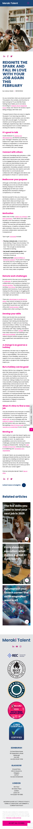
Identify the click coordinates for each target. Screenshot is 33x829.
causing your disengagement (12, 137)
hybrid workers (14, 307)
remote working (8, 285)
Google (21, 331)
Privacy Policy (24, 802)
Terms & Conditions (11, 803)
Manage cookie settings (13, 818)
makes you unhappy (21, 217)
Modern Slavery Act (11, 802)
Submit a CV (31, 409)
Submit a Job (31, 420)
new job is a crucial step (10, 427)
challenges (7, 281)
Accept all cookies (16, 823)
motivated (13, 237)
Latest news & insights (12, 485)
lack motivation (7, 219)
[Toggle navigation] (28, 3)
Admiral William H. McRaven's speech (14, 259)
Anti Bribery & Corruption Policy (19, 804)
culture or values (8, 421)
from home (11, 287)
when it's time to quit (16, 425)
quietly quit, (6, 419)
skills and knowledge (9, 334)
